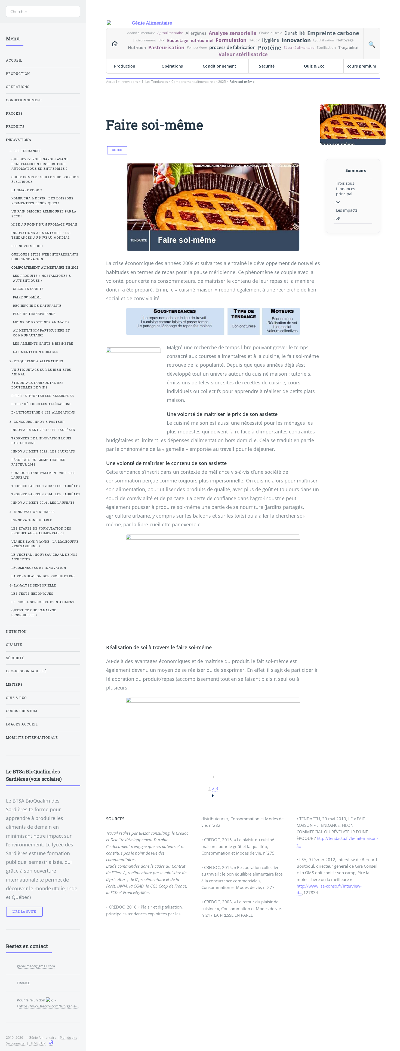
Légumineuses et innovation (38, 568)
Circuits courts (28, 289)
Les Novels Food (27, 246)
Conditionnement (219, 66)
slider (117, 149)
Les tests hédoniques (32, 594)
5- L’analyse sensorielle (33, 585)
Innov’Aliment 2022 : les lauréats (43, 451)
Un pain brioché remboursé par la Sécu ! (44, 213)
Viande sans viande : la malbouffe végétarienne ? (45, 544)
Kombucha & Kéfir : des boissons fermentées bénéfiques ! (42, 200)
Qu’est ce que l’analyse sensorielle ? (33, 612)
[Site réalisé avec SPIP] (51, 1043)
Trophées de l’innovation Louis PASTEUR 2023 (41, 440)
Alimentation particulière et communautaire (41, 333)
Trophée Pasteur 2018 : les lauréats (45, 486)
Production (124, 66)
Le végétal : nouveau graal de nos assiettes (44, 557)
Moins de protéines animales (41, 322)
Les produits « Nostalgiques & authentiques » (42, 278)
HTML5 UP (37, 1043)
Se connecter (16, 1043)
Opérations (172, 66)
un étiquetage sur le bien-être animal (41, 372)
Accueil (111, 81)
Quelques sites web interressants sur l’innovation (45, 257)
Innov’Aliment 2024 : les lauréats (43, 430)
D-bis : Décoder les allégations (41, 404)
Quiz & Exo (314, 66)
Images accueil (22, 724)
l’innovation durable (31, 520)
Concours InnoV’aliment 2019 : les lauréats (43, 475)
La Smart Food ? (26, 190)
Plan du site (68, 1037)
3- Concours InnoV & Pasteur (37, 422)
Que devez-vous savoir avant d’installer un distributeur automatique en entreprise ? (39, 164)
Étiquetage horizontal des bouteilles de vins (37, 385)
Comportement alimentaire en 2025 (198, 81)
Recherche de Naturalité (37, 306)
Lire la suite (24, 911)
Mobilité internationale (32, 738)
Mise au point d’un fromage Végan (44, 224)
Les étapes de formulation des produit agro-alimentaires (41, 531)
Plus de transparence (34, 314)
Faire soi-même (27, 297)
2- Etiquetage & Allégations (36, 361)
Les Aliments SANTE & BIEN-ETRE (43, 343)
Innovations (129, 81)
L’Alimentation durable (35, 352)
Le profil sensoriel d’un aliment (43, 602)
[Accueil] (114, 43)
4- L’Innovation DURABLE (32, 512)
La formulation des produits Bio (43, 576)
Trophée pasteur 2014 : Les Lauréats (45, 494)
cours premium (361, 66)
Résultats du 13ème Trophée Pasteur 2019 (38, 462)
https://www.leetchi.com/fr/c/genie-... (49, 1006)
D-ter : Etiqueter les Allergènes (42, 396)
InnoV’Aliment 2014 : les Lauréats (43, 503)
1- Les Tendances (154, 81)
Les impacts (347, 210)
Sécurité (267, 66)
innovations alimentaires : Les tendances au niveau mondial (41, 235)
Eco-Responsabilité (26, 671)
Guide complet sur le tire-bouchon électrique (45, 179)
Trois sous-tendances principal (346, 188)
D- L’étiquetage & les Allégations (43, 412)
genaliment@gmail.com (36, 966)
